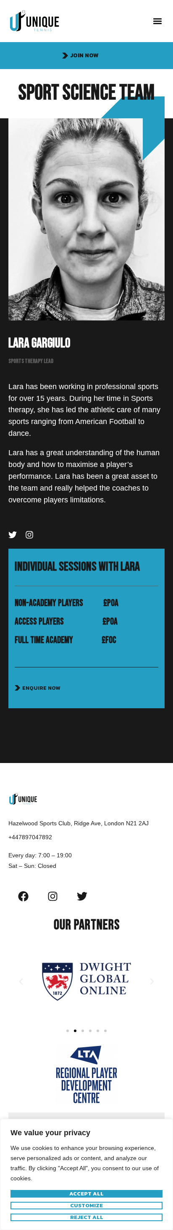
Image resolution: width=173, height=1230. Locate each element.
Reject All (86, 1217)
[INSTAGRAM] (29, 535)
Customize (86, 1205)
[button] (158, 21)
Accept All (86, 1194)
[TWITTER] (12, 535)
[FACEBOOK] (23, 896)
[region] (86, 1174)
